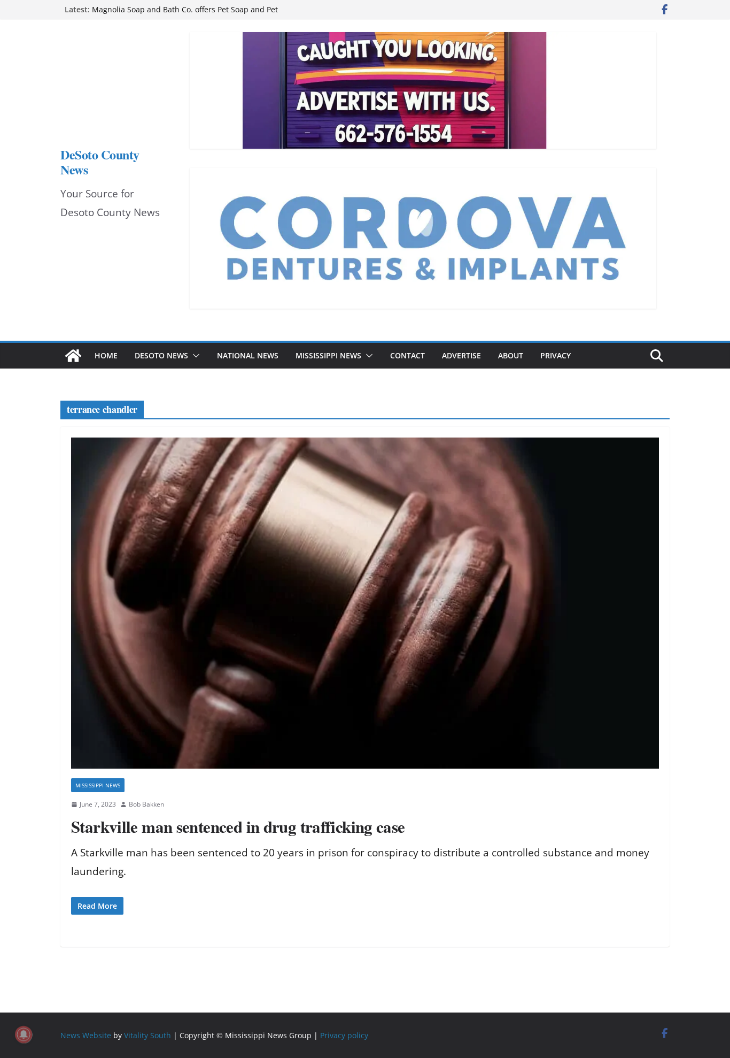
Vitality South (147, 1035)
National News (247, 355)
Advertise (461, 355)
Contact (407, 355)
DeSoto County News (99, 162)
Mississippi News (328, 355)
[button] (194, 355)
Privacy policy (344, 1035)
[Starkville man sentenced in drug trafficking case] (365, 603)
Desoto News (161, 355)
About (510, 355)
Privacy (555, 355)
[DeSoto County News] (73, 356)
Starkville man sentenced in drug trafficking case (238, 826)
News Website (85, 1035)
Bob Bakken (146, 804)
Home (106, 355)
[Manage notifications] (23, 1034)
